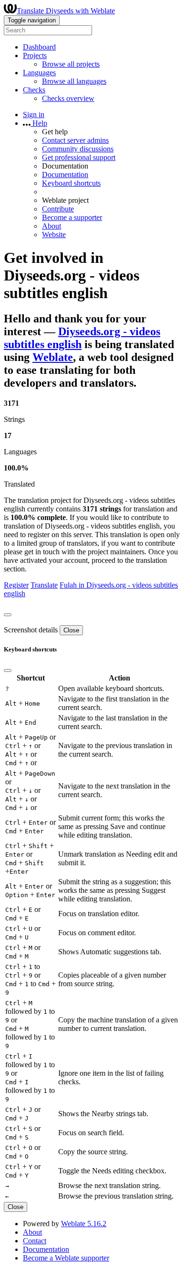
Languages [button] (39, 73)
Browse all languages (74, 81)
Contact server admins (75, 140)
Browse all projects (71, 64)
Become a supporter (72, 217)
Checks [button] (34, 90)
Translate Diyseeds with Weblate (66, 11)
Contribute (58, 209)
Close (71, 630)
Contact (34, 1241)
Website (54, 234)
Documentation (65, 174)
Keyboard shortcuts (71, 183)
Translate (44, 585)
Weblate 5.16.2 (83, 1224)
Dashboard (39, 47)
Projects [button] (35, 55)
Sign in (33, 114)
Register (16, 585)
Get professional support (78, 157)
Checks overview (68, 98)
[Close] (7, 614)
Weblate (52, 357)
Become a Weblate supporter (66, 1258)
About (51, 226)
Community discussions (78, 149)
